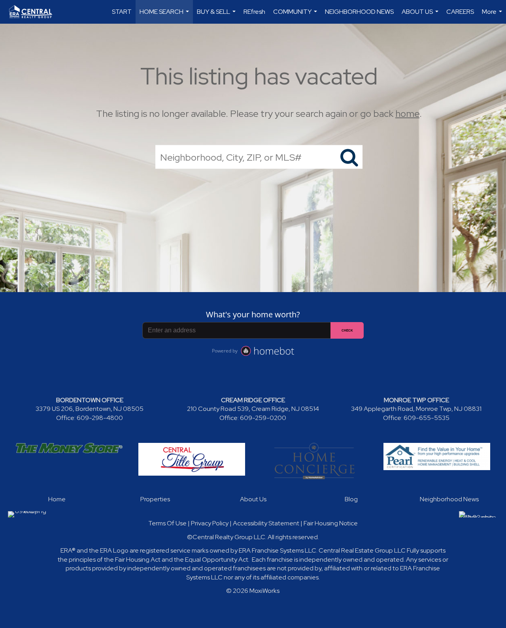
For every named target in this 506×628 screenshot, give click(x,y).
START (122, 11)
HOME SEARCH (165, 15)
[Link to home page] (34, 12)
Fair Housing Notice (331, 523)
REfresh (254, 11)
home (407, 113)
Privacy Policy (209, 523)
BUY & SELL (217, 15)
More (493, 15)
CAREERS (460, 11)
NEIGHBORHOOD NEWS (359, 11)
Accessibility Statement (266, 523)
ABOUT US (421, 15)
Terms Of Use (167, 523)
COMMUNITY (296, 15)
